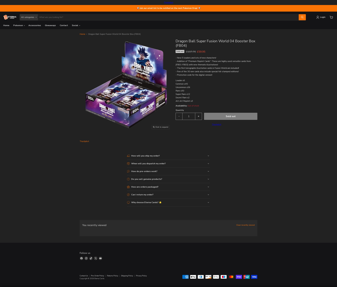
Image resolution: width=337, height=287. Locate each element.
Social (75, 25)
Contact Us (84, 276)
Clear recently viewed (245, 225)
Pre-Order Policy (97, 276)
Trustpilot (168, 2)
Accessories (34, 25)
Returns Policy (112, 276)
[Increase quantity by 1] (198, 116)
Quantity (180, 110)
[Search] (302, 17)
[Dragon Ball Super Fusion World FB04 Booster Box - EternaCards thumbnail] (84, 138)
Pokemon (18, 25)
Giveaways (50, 25)
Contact (64, 25)
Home (6, 25)
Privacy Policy (141, 276)
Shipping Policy (127, 276)
